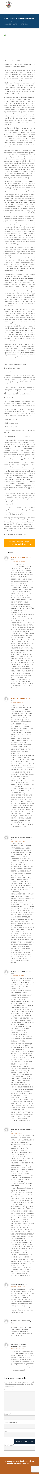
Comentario (8, 1390)
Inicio (5, 22)
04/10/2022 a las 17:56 (17, 702)
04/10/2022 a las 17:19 (17, 1133)
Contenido (15, 22)
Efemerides (27, 22)
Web (5, 1431)
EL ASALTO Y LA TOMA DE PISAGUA (16, 24)
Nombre (7, 1414)
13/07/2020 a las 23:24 (18, 1325)
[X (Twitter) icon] (20, 1466)
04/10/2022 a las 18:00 (18, 562)
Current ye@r (9, 1445)
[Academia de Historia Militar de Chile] (19, 4)
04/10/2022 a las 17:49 (17, 841)
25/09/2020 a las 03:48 (18, 1286)
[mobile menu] (36, 4)
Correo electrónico (11, 1422)
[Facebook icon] (18, 1466)
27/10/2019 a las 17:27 (17, 1349)
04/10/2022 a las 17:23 (17, 976)
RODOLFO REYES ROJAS (21, 558)
